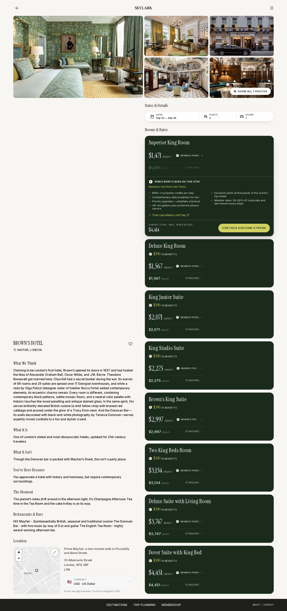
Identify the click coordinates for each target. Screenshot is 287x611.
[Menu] (272, 8)
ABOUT (256, 605)
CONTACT (268, 605)
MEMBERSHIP (171, 605)
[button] (36, 570)
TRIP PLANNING (144, 605)
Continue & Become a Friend (244, 227)
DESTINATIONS (116, 605)
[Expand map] (54, 552)
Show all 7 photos (252, 91)
